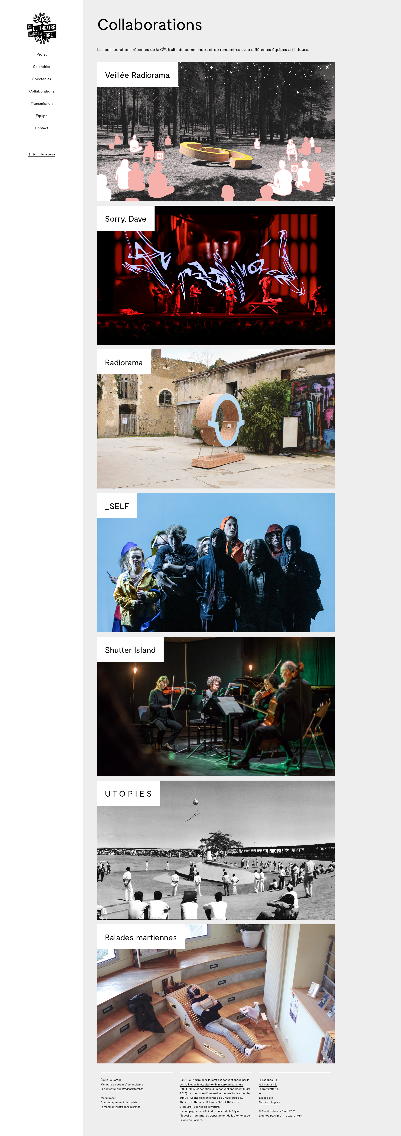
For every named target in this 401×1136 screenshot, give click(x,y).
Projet (42, 54)
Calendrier (42, 66)
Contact (42, 128)
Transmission (42, 103)
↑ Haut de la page (41, 154)
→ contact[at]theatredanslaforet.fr (122, 1088)
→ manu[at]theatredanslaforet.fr (120, 1106)
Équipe (42, 115)
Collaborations (41, 91)
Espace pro (266, 1097)
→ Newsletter (267, 1088)
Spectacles (41, 79)
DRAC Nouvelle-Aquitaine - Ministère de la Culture (211, 1084)
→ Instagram (267, 1084)
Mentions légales (269, 1102)
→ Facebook (267, 1079)
